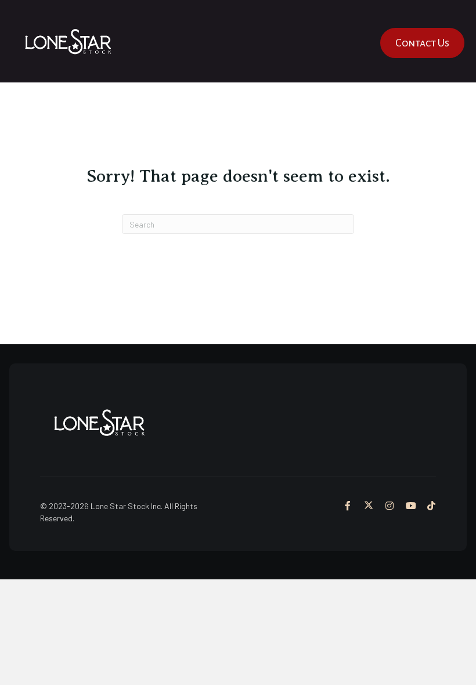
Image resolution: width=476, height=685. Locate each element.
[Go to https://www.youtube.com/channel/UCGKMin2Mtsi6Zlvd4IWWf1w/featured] (410, 506)
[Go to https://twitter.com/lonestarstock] (368, 506)
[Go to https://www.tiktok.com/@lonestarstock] (431, 506)
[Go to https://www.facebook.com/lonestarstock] (347, 506)
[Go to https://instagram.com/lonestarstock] (389, 506)
